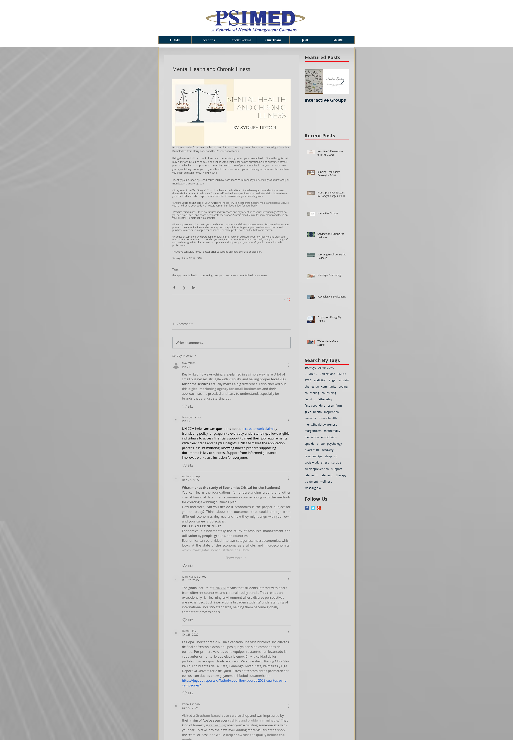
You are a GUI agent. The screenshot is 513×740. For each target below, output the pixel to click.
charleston (312, 386)
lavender (310, 418)
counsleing (329, 393)
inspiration (331, 412)
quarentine (312, 450)
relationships (313, 456)
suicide (336, 462)
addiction (320, 380)
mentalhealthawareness (253, 275)
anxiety (344, 380)
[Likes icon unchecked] (184, 406)
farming (310, 399)
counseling (207, 275)
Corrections (327, 374)
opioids (309, 443)
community (328, 386)
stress (325, 462)
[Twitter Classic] (313, 508)
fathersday (325, 399)
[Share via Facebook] (174, 288)
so (335, 456)
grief (308, 412)
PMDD (341, 374)
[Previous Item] (311, 81)
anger (333, 380)
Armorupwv (326, 367)
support (219, 275)
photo (321, 443)
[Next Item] (342, 81)
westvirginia (313, 488)
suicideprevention (317, 469)
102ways (310, 367)
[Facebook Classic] (307, 508)
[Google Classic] (319, 508)
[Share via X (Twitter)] (184, 288)
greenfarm (335, 405)
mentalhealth (190, 275)
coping (343, 386)
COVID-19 (311, 374)
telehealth (311, 475)
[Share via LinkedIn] (194, 288)
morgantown (313, 431)
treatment (311, 481)
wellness (326, 481)
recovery (327, 450)
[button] (207, 40)
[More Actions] (288, 365)
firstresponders (315, 405)
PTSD (308, 380)
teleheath (327, 475)
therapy (176, 275)
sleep (328, 456)
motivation (312, 437)
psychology (334, 443)
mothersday (332, 431)
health (317, 412)
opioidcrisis (329, 437)
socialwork (232, 275)
